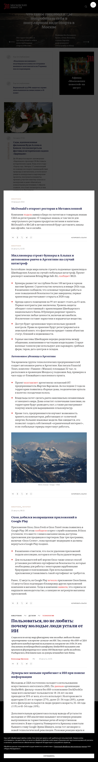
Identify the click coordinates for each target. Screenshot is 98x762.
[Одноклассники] (17, 237)
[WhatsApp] (31, 237)
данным (59, 686)
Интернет (26, 507)
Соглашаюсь (49, 756)
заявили (63, 587)
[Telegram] (26, 237)
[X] (22, 237)
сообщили (41, 531)
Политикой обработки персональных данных (70, 746)
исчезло (52, 580)
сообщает (64, 276)
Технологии (48, 616)
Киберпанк (16, 199)
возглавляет (31, 383)
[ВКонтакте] (13, 237)
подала (28, 215)
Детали (32, 616)
